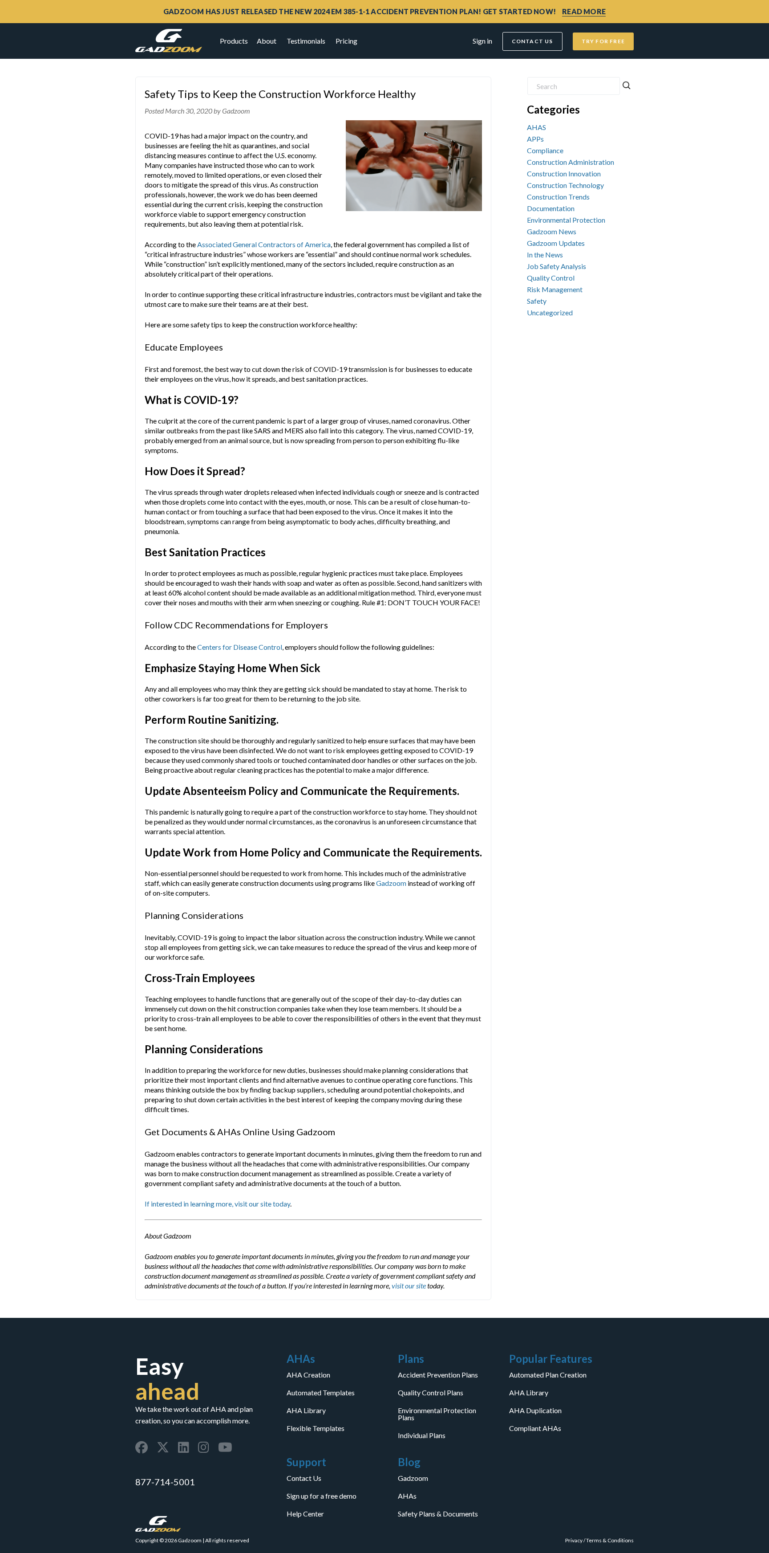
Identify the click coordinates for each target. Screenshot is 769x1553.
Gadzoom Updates (556, 243)
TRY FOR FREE (603, 41)
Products (234, 41)
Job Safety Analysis (556, 266)
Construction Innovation (564, 173)
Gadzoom (391, 883)
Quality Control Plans (430, 1392)
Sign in (482, 41)
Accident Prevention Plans (438, 1374)
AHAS (536, 127)
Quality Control (551, 277)
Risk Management (555, 289)
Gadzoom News (551, 231)
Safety (536, 301)
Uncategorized (550, 312)
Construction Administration (570, 162)
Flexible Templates (315, 1428)
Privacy (574, 1540)
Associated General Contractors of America (264, 244)
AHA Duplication (535, 1410)
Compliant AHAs (535, 1428)
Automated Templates (321, 1392)
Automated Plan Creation (548, 1374)
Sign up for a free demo (321, 1496)
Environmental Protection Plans (437, 1414)
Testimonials (306, 41)
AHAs (407, 1496)
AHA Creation (308, 1374)
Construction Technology (565, 185)
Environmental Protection (566, 220)
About (266, 41)
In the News (545, 254)
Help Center (305, 1513)
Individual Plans (421, 1435)
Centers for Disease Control (239, 647)
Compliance (545, 150)
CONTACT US (532, 41)
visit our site (409, 1285)
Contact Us (304, 1478)
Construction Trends (558, 196)
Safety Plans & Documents (438, 1513)
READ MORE (584, 11)
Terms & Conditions (610, 1540)
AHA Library (306, 1410)
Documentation (551, 208)
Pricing (346, 41)
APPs (535, 139)
